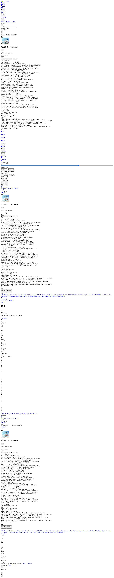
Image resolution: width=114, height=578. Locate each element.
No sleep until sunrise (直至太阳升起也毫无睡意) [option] (14, 82)
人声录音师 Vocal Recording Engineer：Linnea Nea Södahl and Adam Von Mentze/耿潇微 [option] (26, 121)
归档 (4, 299)
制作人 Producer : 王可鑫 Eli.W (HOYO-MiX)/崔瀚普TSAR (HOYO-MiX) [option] (21, 65)
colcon (15, 294)
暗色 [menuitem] (8, 34)
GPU (51, 294)
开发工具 (36, 296)
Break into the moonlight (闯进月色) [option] (11, 94)
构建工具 (47, 296)
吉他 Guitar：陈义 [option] (6, 113)
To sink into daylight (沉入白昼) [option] (10, 93)
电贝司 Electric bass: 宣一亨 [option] (9, 115)
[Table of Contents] (2, 567)
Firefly (15, 565)
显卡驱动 (42, 296)
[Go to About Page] (57, 187)
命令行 (27, 296)
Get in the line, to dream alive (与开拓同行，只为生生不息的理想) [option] (19, 97)
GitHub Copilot (45, 294)
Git (40, 294)
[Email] (3, 192)
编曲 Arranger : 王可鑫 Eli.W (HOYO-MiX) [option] (13, 63)
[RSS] (4, 192)
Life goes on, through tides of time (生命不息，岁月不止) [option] (17, 96)
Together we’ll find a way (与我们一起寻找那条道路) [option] (16, 75)
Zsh (14, 296)
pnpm (87, 294)
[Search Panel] (2, 25)
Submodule (105, 294)
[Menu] (2, 36)
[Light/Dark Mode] (2, 32)
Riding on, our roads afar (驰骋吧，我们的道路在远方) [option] (16, 84)
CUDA (19, 294)
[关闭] (2, 428)
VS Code (10, 296)
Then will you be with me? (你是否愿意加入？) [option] (14, 71)
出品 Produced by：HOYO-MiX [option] (9, 128)
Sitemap (29, 563)
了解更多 (3, 427)
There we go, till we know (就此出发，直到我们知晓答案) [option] (17, 87)
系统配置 (10, 300)
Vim (6, 296)
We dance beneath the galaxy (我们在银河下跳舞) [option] (15, 69)
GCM (33, 294)
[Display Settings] (4, 30)
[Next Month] (2, 355)
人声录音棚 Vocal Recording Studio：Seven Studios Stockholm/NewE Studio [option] (22, 119)
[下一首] (14, 59)
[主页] (1, 299)
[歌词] (2, 50)
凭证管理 (18, 296)
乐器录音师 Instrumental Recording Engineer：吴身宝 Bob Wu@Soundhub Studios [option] (24, 124)
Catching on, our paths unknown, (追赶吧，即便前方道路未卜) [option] (18, 91)
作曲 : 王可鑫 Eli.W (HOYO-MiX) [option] (10, 62)
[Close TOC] (2, 573)
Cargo (11, 294)
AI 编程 (3, 294)
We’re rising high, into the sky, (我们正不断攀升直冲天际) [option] (17, 85)
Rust (94, 294)
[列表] (17, 59)
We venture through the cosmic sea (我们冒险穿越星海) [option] (17, 66)
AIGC (7, 294)
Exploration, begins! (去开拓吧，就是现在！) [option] (13, 78)
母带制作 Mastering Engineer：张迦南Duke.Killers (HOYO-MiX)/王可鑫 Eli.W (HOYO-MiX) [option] (26, 127)
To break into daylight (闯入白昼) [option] (10, 81)
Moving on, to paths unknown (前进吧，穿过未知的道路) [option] (17, 80)
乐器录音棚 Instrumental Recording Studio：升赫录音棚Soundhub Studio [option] (21, 122)
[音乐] (2, 30)
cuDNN (23, 294)
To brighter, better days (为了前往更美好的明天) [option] (15, 77)
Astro (9, 565)
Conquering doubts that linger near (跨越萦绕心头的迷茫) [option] (17, 74)
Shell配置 (99, 294)
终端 (56, 296)
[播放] (10, 59)
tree (110, 294)
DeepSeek (28, 294)
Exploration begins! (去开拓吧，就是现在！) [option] (13, 90)
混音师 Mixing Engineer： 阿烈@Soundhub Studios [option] (15, 125)
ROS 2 (91, 294)
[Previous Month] (2, 351)
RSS (24, 563)
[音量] (2, 57)
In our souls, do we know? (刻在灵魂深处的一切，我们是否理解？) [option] (20, 99)
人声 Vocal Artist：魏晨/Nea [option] (9, 112)
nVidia (68, 294)
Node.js (63, 294)
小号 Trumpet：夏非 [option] (6, 116)
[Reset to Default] (7, 163)
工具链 (32, 296)
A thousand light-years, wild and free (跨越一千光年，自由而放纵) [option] (20, 68)
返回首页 (4, 318)
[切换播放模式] (3, 59)
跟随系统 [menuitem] (14, 34)
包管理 (23, 296)
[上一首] (7, 59)
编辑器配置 (61, 296)
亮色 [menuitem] (3, 34)
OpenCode (82, 294)
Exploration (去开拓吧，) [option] (7, 88)
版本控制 (52, 296)
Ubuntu (3, 296)
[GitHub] (1, 192)
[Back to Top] (2, 576)
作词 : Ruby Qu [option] (5, 60)
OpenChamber (74, 294)
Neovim (59, 294)
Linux (55, 294)
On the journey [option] (5, 109)
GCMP (37, 294)
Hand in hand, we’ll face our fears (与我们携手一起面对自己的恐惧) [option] (20, 72)
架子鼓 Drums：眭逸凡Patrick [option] (9, 118)
